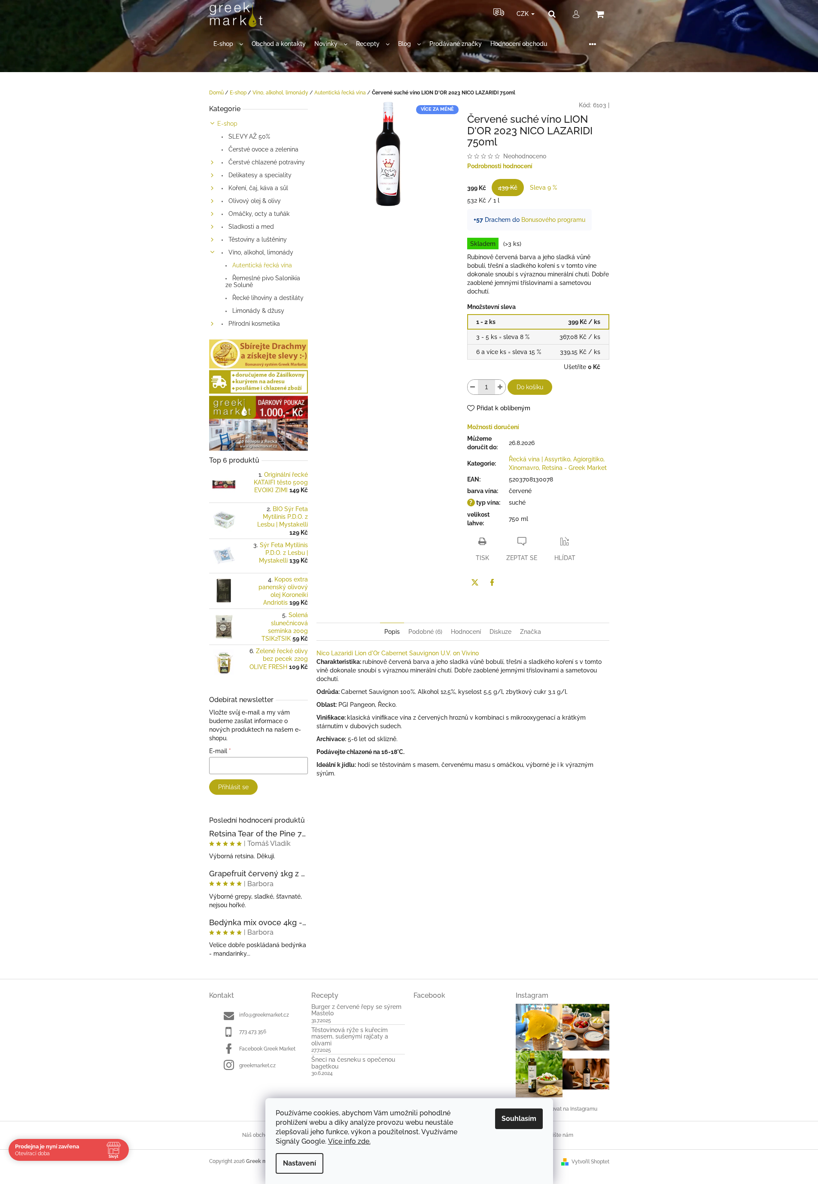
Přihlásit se (233, 787)
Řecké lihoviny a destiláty (267, 297)
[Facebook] (492, 582)
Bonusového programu (553, 219)
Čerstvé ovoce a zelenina (262, 149)
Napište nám (558, 1135)
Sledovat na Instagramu (569, 1109)
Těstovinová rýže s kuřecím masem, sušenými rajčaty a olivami (349, 1037)
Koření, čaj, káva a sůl (257, 188)
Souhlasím (519, 1118)
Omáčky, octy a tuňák (258, 213)
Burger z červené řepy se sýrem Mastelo (356, 1010)
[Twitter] (475, 582)
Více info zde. (349, 1141)
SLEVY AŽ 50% (248, 136)
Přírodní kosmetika (253, 323)
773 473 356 (252, 1032)
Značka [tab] (530, 631)
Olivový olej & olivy (254, 200)
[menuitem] (228, 44)
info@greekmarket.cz (264, 1015)
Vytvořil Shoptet (590, 1162)
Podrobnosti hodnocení (499, 166)
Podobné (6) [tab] (425, 631)
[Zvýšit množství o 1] (500, 387)
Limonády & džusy (257, 310)
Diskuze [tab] (500, 631)
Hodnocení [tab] (466, 631)
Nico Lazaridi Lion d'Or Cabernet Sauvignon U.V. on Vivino (397, 653)
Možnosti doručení (493, 427)
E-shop (227, 123)
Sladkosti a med (250, 226)
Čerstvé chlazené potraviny (266, 162)
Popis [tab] (392, 631)
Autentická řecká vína (261, 265)
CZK (523, 13)
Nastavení (299, 1163)
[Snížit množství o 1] (473, 387)
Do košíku (530, 387)
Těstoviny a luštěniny (257, 239)
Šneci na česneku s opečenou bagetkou (353, 1063)
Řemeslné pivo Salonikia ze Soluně (262, 281)
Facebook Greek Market (267, 1049)
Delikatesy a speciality (259, 175)
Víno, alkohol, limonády (260, 252)
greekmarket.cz (257, 1066)
